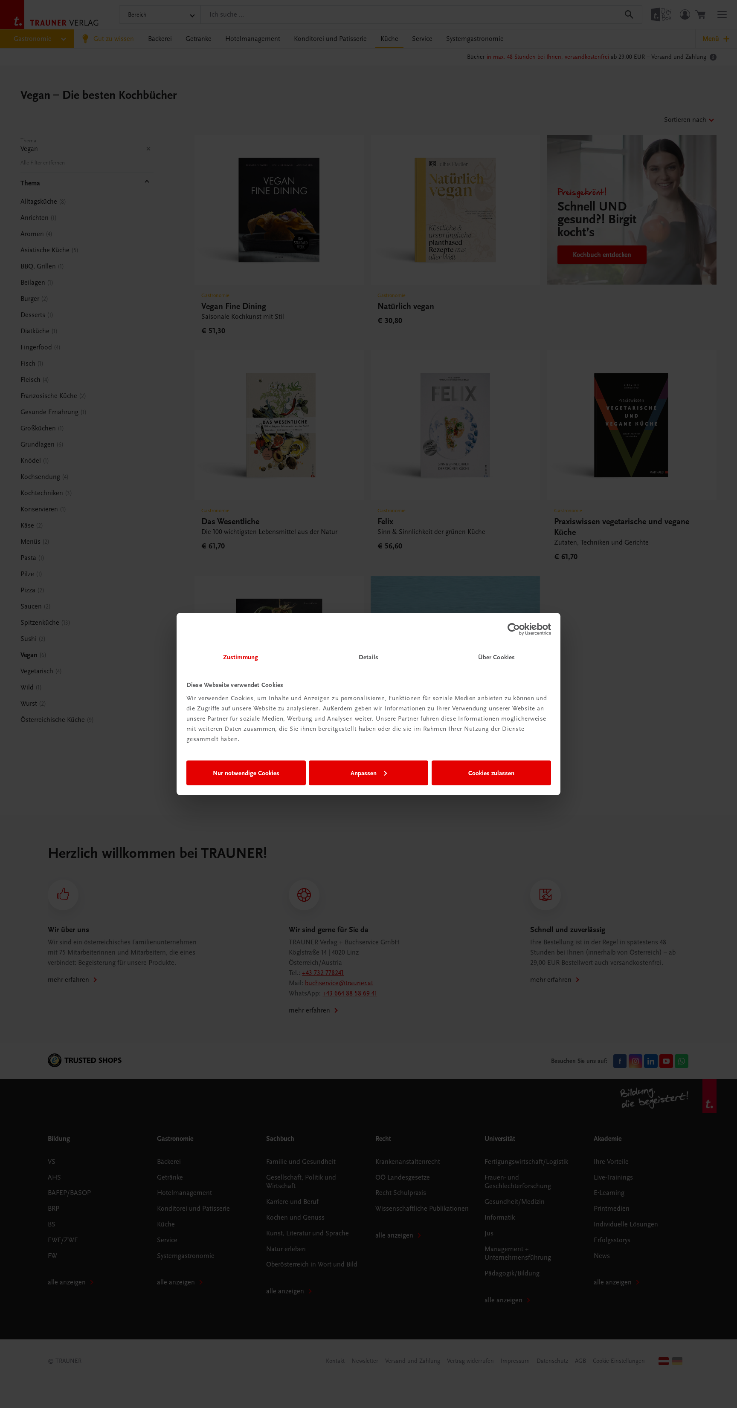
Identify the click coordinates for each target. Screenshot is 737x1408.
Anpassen (364, 772)
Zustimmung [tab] (240, 657)
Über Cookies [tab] (496, 657)
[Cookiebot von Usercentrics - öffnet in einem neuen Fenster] (513, 629)
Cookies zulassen (491, 772)
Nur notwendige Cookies (246, 772)
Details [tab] (368, 657)
